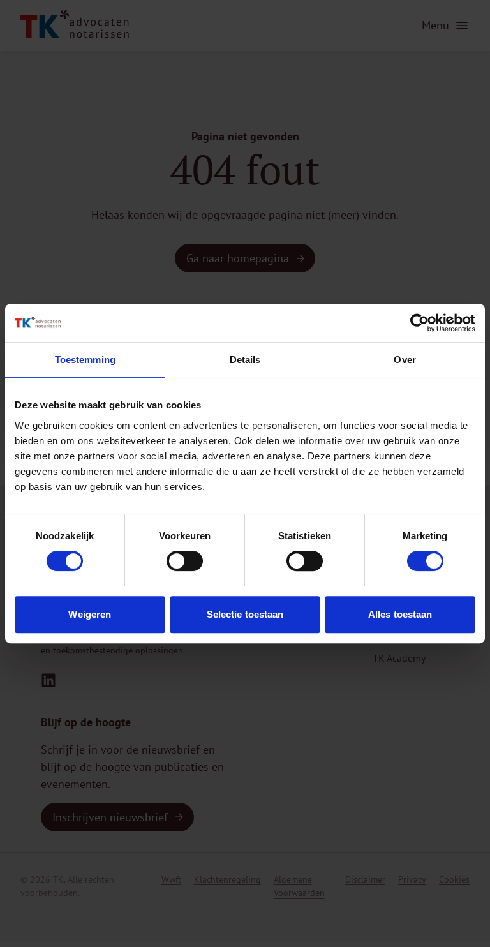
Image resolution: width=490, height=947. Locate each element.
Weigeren (89, 614)
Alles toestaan (400, 614)
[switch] (185, 561)
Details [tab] (245, 359)
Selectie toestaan (245, 614)
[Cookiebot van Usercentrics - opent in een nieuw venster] (419, 322)
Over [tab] (404, 359)
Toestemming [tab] (85, 359)
